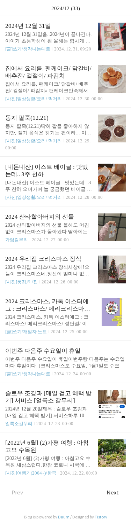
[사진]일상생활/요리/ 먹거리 (33, 98)
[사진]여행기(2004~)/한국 (30, 473)
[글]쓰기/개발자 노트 (26, 331)
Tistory (101, 517)
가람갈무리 (16, 239)
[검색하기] (122, 8)
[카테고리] (8, 8)
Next (113, 492)
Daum (64, 517)
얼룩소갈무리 (18, 423)
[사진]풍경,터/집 (21, 281)
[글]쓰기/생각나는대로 (27, 49)
